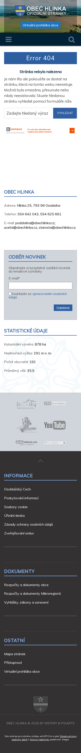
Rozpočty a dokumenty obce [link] (26, 585)
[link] (41, 10)
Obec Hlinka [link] (16, 723)
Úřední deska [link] (14, 515)
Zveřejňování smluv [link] (19, 533)
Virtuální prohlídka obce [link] (40, 25)
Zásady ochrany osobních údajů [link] (28, 524)
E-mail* (14, 278)
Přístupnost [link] (13, 662)
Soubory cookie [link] (16, 507)
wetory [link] (50, 723)
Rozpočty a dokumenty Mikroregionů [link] (32, 593)
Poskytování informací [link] (21, 498)
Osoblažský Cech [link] (17, 489)
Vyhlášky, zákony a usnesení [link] (26, 602)
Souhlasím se (38, 295)
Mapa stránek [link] (14, 654)
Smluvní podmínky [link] (40, 739)
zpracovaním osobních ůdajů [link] (38, 295)
